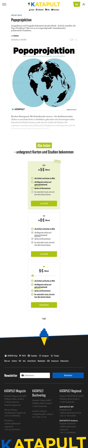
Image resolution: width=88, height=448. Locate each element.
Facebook (34, 356)
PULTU (24, 356)
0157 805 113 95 (39, 417)
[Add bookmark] (76, 40)
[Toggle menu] (4, 4)
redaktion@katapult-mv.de (70, 413)
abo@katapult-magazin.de (15, 413)
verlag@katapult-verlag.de (42, 414)
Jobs (24, 361)
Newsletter (10, 375)
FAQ (20, 361)
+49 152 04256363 (12, 429)
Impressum (55, 361)
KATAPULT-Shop (12, 356)
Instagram (45, 356)
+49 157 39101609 (68, 416)
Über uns (7, 361)
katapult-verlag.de (39, 411)
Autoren (14, 361)
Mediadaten (41, 361)
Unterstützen (31, 361)
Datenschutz (64, 361)
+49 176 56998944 (12, 416)
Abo (76, 4)
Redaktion (16, 36)
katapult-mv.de (66, 410)
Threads (56, 356)
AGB (48, 361)
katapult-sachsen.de (67, 423)
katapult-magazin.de (12, 405)
